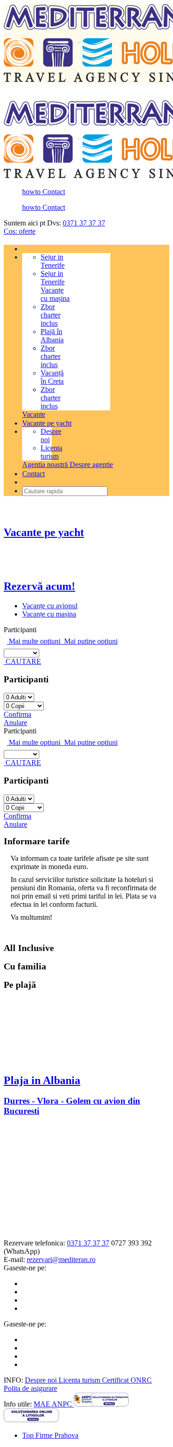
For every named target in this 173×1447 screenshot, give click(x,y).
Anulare (15, 722)
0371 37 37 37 (84, 223)
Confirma (17, 714)
